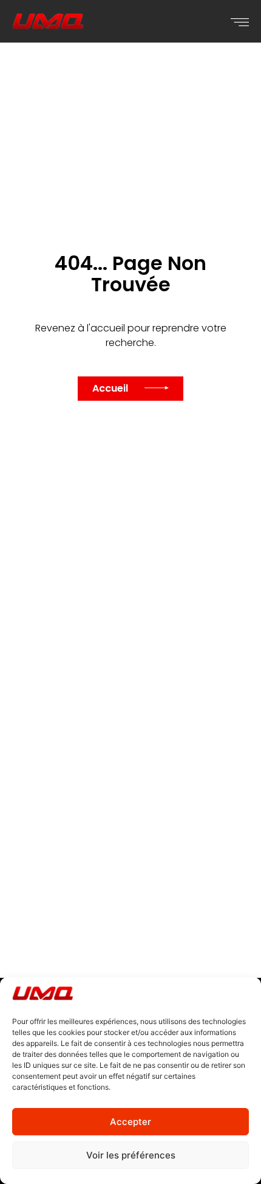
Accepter (130, 1121)
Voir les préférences (130, 1155)
